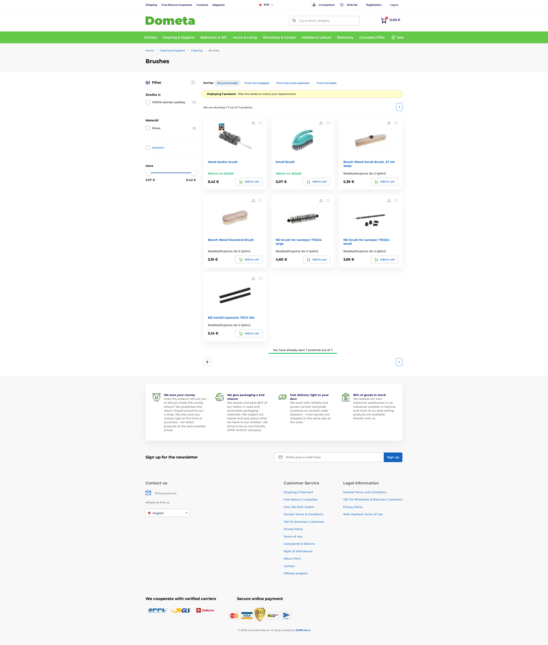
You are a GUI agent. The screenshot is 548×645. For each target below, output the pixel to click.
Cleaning (197, 50)
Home (150, 50)
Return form (292, 558)
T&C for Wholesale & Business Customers (372, 499)
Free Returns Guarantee (176, 4)
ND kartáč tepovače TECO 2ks (231, 318)
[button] (260, 123)
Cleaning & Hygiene (172, 50)
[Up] (207, 362)
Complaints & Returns (299, 543)
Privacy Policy (293, 529)
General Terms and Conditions (364, 492)
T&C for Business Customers (304, 521)
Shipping (151, 4)
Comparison (327, 4)
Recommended (227, 83)
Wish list (352, 4)
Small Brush (285, 162)
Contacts (202, 4)
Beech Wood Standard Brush (231, 240)
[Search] (294, 20)
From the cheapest (257, 83)
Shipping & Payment (298, 492)
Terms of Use (293, 536)
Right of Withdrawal (298, 551)
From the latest (327, 83)
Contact (289, 566)
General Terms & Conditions (303, 514)
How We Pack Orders (299, 507)
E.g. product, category (314, 20)
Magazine (218, 4)
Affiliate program (296, 573)
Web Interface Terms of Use (363, 514)
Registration (374, 4)
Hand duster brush (223, 162)
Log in (394, 4)
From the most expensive (293, 83)
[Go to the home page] (170, 20)
